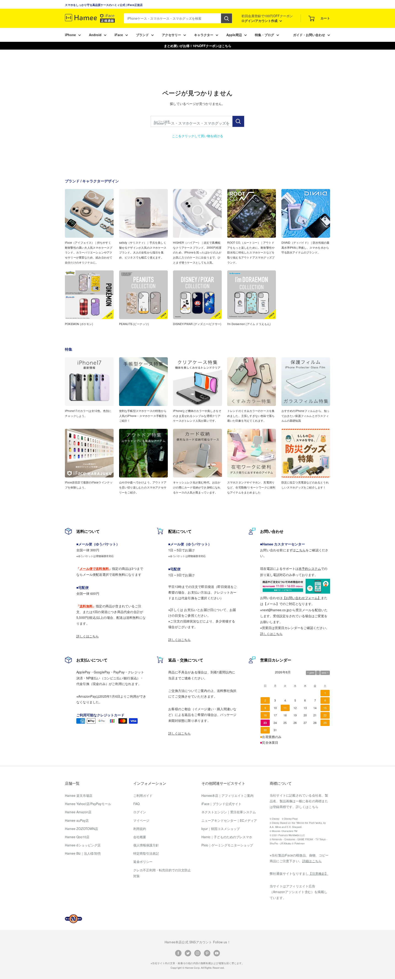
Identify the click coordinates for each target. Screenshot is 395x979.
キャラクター (203, 34)
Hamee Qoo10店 (77, 837)
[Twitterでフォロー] (188, 953)
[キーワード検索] (238, 121)
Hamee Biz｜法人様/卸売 (83, 853)
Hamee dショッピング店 (83, 845)
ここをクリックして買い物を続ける (197, 135)
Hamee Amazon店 (78, 812)
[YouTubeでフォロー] (217, 953)
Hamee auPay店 (77, 820)
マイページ (141, 820)
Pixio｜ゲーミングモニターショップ (227, 845)
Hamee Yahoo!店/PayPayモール (88, 803)
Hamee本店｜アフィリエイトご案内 (227, 795)
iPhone (70, 34)
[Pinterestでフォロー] (207, 953)
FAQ (136, 803)
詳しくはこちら (87, 636)
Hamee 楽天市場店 (78, 795)
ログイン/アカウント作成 (259, 20)
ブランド (142, 34)
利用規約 (139, 828)
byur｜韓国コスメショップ (220, 828)
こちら (301, 550)
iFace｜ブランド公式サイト (221, 803)
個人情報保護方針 (146, 845)
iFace (119, 34)
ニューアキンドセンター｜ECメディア (229, 820)
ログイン (139, 812)
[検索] (226, 18)
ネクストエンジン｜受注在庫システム (228, 812)
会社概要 (139, 837)
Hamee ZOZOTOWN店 (81, 828)
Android (95, 34)
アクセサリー (171, 34)
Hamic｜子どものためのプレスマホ (226, 837)
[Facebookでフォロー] (178, 953)
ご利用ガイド (142, 795)
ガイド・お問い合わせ (309, 34)
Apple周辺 (234, 34)
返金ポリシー (142, 861)
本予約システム (310, 568)
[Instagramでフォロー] (197, 953)
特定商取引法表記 (146, 853)
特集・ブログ (264, 34)
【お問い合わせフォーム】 (302, 597)
